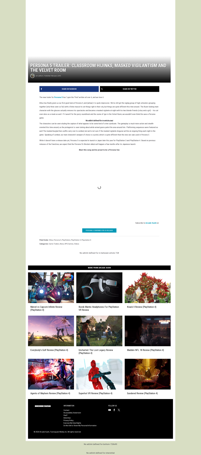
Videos (76, 244)
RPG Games (69, 244)
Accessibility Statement (72, 413)
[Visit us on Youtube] (110, 410)
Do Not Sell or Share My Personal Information (80, 425)
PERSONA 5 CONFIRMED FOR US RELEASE (99, 230)
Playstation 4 (86, 240)
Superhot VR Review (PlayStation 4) (95, 393)
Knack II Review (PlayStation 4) (141, 307)
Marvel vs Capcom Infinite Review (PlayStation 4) (46, 308)
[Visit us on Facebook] (115, 410)
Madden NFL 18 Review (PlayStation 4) (145, 350)
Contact (66, 410)
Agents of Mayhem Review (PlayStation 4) (50, 393)
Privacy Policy (69, 420)
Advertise (67, 418)
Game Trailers (54, 244)
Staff (65, 415)
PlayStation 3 (76, 240)
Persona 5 (58, 97)
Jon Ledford (39, 76)
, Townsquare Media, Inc (58, 432)
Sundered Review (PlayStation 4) (142, 393)
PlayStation (66, 240)
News (62, 244)
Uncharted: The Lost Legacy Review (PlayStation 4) (96, 352)
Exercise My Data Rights (72, 423)
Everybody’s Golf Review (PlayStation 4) (49, 350)
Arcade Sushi (151, 223)
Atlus (51, 240)
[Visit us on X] (119, 410)
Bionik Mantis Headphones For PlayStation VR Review (99, 308)
